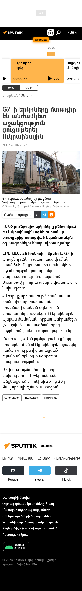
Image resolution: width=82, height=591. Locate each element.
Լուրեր (18, 67)
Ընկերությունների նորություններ (27, 516)
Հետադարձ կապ (15, 534)
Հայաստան (25, 458)
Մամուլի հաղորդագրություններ (26, 510)
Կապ (50, 503)
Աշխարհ (44, 458)
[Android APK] (16, 547)
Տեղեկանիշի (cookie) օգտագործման (30, 528)
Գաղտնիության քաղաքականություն (30, 522)
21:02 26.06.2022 (14, 145)
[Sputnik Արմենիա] (13, 34)
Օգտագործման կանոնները (23, 503)
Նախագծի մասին (16, 497)
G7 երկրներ (12, 398)
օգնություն (50, 398)
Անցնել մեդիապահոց (56, 206)
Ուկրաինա (32, 398)
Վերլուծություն (67, 458)
